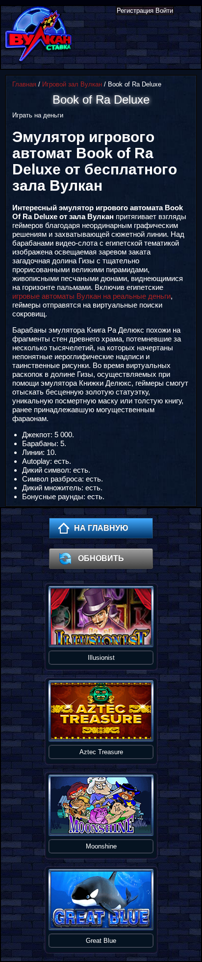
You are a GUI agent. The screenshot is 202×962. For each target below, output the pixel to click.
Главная (24, 84)
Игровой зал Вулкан (72, 84)
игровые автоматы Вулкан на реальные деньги (91, 296)
